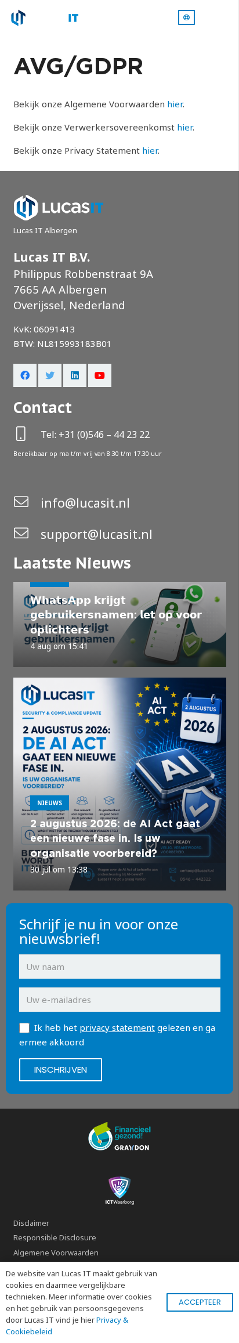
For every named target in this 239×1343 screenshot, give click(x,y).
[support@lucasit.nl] (27, 534)
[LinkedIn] (74, 375)
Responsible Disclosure (54, 1237)
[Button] (186, 17)
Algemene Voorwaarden (56, 1252)
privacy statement (117, 1027)
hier (175, 104)
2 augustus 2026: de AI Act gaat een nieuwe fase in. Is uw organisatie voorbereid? (115, 838)
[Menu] (225, 17)
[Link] (43, 18)
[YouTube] (99, 375)
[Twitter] (49, 375)
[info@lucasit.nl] (27, 502)
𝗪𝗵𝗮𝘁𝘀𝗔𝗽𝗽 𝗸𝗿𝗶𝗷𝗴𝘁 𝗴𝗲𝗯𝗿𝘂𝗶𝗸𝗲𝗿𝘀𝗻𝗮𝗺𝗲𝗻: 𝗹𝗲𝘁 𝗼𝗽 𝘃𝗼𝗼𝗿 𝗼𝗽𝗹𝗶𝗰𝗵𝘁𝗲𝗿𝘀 (116, 614)
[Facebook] (25, 375)
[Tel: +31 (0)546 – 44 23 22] (27, 434)
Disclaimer (31, 1223)
